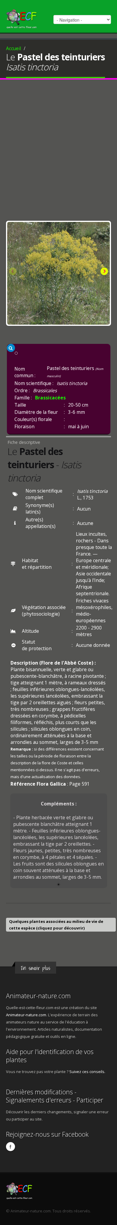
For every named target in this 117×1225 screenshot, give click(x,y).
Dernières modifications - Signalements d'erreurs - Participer (54, 1095)
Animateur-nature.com (38, 995)
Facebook (10, 1146)
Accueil (13, 48)
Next (103, 271)
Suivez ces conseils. (87, 1071)
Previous (13, 271)
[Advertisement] (58, 151)
